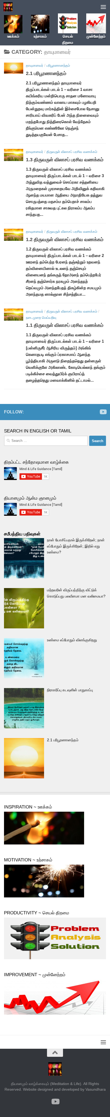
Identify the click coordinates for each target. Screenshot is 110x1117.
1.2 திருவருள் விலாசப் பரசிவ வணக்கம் (64, 239)
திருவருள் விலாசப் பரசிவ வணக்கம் (71, 152)
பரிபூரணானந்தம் (58, 65)
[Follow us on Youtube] (103, 412)
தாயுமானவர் (34, 65)
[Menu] (103, 6)
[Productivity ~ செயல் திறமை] (55, 958)
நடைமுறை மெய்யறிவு (41, 318)
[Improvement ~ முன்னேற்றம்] (55, 1013)
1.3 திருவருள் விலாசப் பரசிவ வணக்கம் (64, 159)
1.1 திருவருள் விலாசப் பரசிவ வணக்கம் (64, 325)
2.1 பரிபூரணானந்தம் (46, 73)
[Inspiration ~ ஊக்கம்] (44, 843)
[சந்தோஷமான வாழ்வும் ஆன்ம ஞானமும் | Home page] (9, 6)
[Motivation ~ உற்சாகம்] (44, 896)
